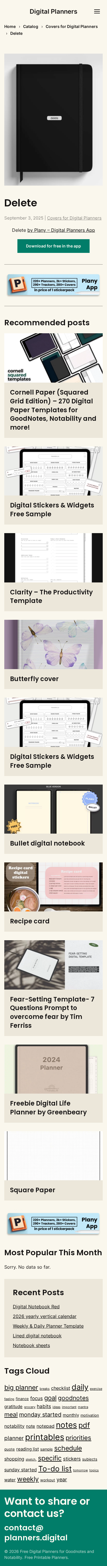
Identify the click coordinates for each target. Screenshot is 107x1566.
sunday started (20, 1469)
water (10, 1479)
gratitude (13, 1406)
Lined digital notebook (37, 1335)
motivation (89, 1415)
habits (44, 1406)
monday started (40, 1414)
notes (66, 1425)
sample (46, 1449)
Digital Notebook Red (36, 1306)
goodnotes (73, 1398)
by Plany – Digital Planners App (61, 230)
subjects (89, 1459)
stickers (72, 1459)
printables (44, 1437)
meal (11, 1414)
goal (50, 1398)
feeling (9, 1399)
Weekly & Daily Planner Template (48, 1326)
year (61, 1479)
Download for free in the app (53, 245)
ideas (56, 1407)
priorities (78, 1437)
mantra (83, 1407)
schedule (68, 1448)
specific (50, 1458)
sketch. (31, 1459)
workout (47, 1480)
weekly (28, 1479)
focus (36, 1398)
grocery (29, 1407)
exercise (96, 1389)
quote (9, 1449)
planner (14, 1438)
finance (22, 1398)
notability (14, 1426)
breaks (45, 1389)
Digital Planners (53, 11)
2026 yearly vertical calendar (44, 1316)
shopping (14, 1459)
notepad (45, 1426)
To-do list (55, 1468)
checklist (60, 1388)
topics (94, 1470)
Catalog (30, 26)
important (69, 1407)
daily (80, 1387)
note (30, 1426)
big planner (21, 1388)
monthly (71, 1415)
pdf (84, 1425)
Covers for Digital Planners (72, 26)
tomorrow (80, 1470)
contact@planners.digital (36, 1532)
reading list (27, 1449)
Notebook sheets (31, 1345)
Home (10, 26)
